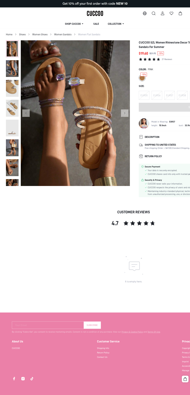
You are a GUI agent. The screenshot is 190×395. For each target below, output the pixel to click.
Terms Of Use (154, 332)
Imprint (185, 361)
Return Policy (103, 352)
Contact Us (102, 357)
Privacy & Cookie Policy (132, 332)
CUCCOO (16, 348)
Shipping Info (103, 348)
